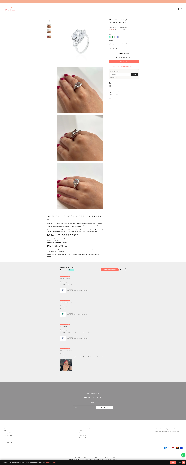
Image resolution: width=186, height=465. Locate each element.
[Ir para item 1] (49, 21)
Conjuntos (108, 9)
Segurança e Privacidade (8, 433)
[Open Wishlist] (183, 462)
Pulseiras (117, 9)
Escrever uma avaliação (110, 269)
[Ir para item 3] (49, 31)
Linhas (125, 9)
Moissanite (76, 9)
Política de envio (83, 435)
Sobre (4, 428)
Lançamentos (53, 9)
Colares (99, 9)
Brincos (91, 9)
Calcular (134, 74)
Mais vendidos (65, 9)
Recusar (180, 462)
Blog (4, 430)
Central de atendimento (84, 428)
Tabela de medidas (124, 53)
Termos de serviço (7, 435)
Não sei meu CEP (113, 77)
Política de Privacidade (50, 462)
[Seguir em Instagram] (8, 443)
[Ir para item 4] (49, 36)
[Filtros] (120, 269)
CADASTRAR (104, 407)
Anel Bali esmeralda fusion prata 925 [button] (77, 314)
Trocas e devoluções (83, 437)
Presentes (133, 9)
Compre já (123, 61)
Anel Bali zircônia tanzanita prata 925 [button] (77, 290)
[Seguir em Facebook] (4, 443)
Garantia (81, 430)
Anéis (84, 9)
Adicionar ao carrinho (124, 57)
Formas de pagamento (84, 433)
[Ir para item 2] (49, 26)
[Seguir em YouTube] (11, 443)
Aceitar (172, 462)
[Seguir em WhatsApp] (15, 443)
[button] (63, 290)
